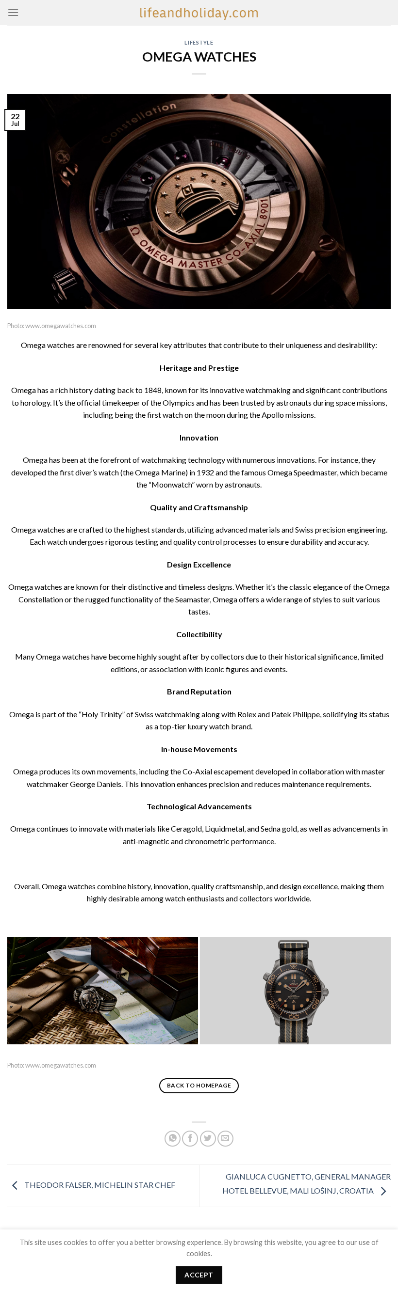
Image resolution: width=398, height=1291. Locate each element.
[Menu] (13, 12)
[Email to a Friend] (225, 1139)
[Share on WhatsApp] (173, 1139)
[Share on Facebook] (190, 1139)
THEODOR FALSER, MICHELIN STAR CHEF (99, 1184)
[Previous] (31, 992)
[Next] (366, 992)
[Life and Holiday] (199, 12)
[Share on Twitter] (208, 1139)
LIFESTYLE (198, 42)
